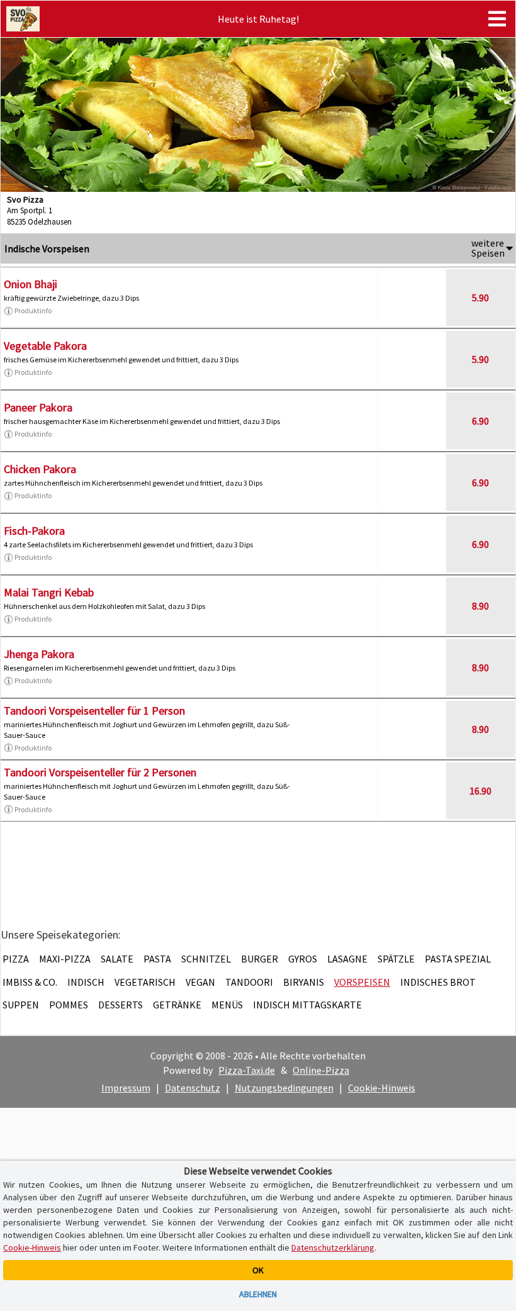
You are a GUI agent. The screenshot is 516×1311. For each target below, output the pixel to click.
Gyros (302, 958)
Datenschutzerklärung (332, 1247)
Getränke (177, 1004)
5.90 (480, 297)
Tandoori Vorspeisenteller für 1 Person (94, 710)
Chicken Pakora (40, 469)
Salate (117, 958)
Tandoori (249, 982)
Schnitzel (206, 958)
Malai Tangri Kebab (49, 592)
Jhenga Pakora (39, 654)
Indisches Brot (438, 982)
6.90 (480, 421)
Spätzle (396, 958)
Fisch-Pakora (34, 530)
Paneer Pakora (38, 407)
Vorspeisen (362, 982)
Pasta (157, 958)
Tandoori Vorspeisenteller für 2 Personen (100, 772)
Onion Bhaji (30, 284)
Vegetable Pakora (45, 345)
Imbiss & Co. (30, 982)
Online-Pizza (321, 1070)
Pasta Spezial (458, 958)
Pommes (68, 1004)
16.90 (480, 790)
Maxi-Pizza (65, 958)
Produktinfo (33, 310)
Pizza (16, 958)
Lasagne (347, 958)
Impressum (125, 1087)
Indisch (85, 982)
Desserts (120, 1004)
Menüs (227, 1004)
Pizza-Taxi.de (246, 1070)
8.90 (480, 606)
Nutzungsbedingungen (284, 1087)
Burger (259, 958)
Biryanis (303, 982)
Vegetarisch (145, 982)
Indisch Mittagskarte (307, 1004)
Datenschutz (192, 1087)
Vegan (200, 982)
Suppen (21, 1004)
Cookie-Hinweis (381, 1087)
